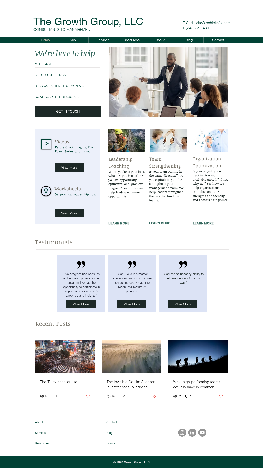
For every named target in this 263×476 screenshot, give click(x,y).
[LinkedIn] (192, 433)
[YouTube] (202, 433)
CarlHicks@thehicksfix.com (208, 22)
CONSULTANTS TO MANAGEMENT (62, 29)
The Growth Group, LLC (88, 21)
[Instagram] (182, 433)
